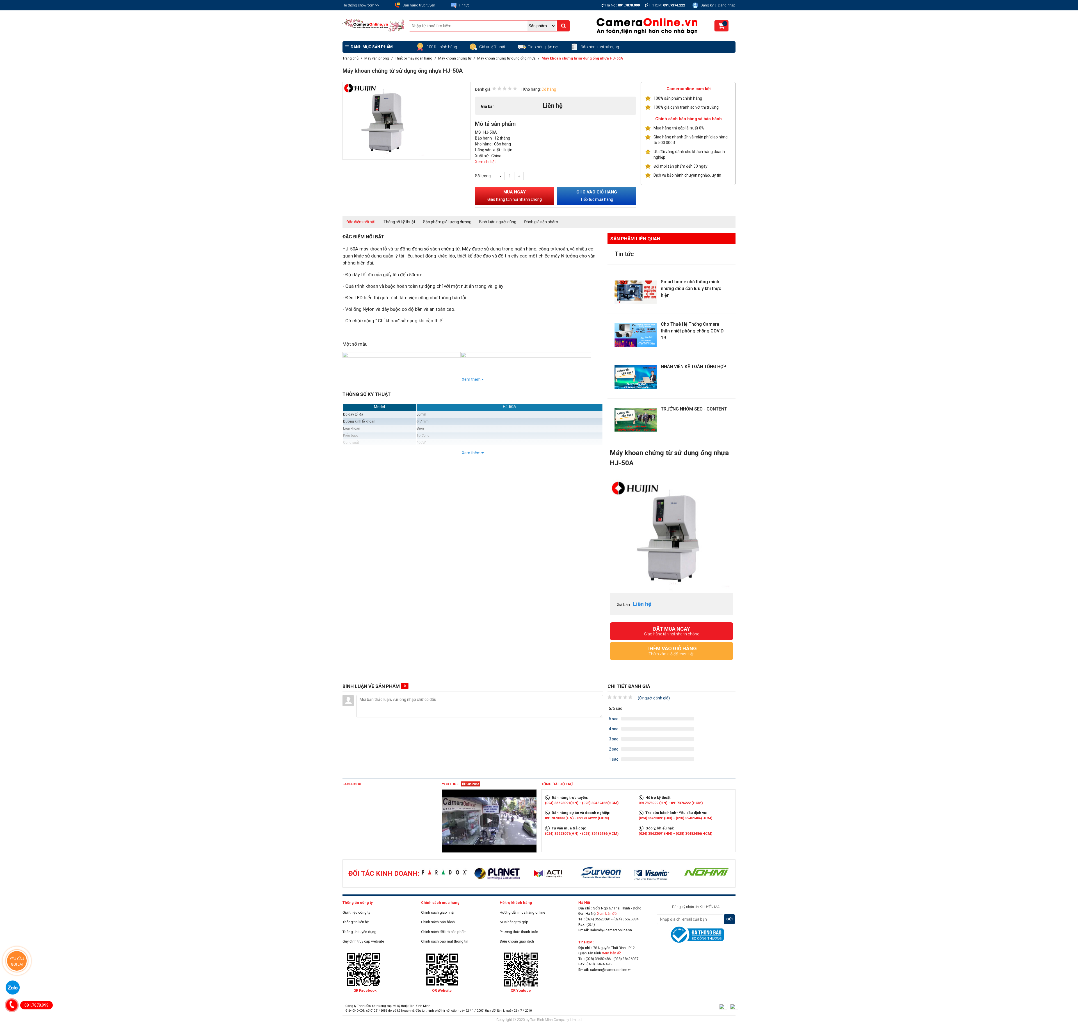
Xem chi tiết (485, 161)
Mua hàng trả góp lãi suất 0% (679, 128)
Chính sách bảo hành (438, 922)
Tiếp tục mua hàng (596, 196)
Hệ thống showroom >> (360, 5)
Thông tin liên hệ (355, 922)
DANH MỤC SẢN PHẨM (371, 47)
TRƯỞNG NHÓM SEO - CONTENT (694, 409)
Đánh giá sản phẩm (541, 222)
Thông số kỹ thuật (399, 222)
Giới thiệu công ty (356, 912)
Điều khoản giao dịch (517, 941)
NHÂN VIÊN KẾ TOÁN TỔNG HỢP (693, 366)
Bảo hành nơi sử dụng (600, 47)
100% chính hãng (442, 47)
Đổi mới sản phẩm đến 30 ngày (680, 166)
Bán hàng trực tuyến (419, 5)
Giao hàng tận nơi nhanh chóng (671, 631)
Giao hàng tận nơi (543, 47)
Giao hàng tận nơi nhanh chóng (514, 196)
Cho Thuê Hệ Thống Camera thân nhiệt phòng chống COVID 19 (692, 330)
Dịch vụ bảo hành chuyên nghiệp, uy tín (687, 175)
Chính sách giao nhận (438, 912)
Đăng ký (707, 5)
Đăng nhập (727, 5)
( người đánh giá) (654, 698)
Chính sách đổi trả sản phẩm (444, 932)
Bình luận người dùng (497, 222)
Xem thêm (471, 379)
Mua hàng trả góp (514, 922)
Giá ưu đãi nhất (492, 47)
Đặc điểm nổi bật (361, 222)
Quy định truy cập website (363, 941)
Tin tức (464, 5)
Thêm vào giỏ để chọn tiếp (671, 651)
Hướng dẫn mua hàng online (522, 912)
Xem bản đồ (606, 913)
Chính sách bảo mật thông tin (444, 941)
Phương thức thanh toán (519, 932)
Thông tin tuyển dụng (359, 932)
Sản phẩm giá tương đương (447, 222)
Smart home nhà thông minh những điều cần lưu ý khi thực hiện (691, 288)
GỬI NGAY (729, 920)
